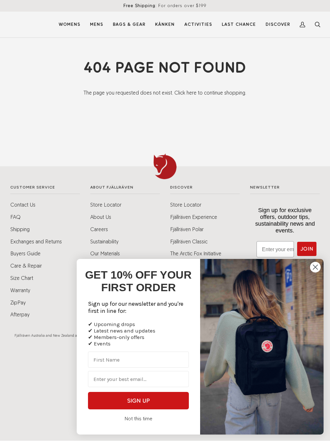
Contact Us (22, 204)
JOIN (306, 249)
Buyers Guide (25, 253)
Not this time (138, 418)
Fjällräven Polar (187, 229)
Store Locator (105, 204)
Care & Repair (26, 265)
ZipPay (18, 302)
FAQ (15, 217)
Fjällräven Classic (189, 241)
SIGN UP (138, 400)
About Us (100, 217)
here (192, 92)
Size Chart (21, 278)
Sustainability (104, 241)
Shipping (20, 229)
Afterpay (20, 314)
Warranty (20, 290)
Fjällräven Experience (193, 217)
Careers (99, 229)
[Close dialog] (315, 267)
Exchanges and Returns (36, 241)
